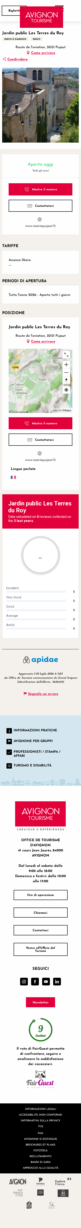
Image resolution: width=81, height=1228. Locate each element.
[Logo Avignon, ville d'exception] (18, 1181)
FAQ (40, 1133)
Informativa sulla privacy (40, 1120)
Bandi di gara (41, 1162)
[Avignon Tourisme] (41, 17)
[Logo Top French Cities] (18, 1193)
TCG (40, 1126)
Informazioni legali (40, 1109)
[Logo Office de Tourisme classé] (40, 1193)
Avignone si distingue (40, 1139)
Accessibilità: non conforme (40, 1115)
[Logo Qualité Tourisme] (52, 1205)
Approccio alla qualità (40, 1168)
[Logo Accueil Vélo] (29, 1205)
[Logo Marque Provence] (40, 1181)
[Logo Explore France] (63, 1181)
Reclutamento (40, 1156)
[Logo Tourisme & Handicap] (63, 1193)
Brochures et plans (40, 1145)
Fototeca (40, 1150)
